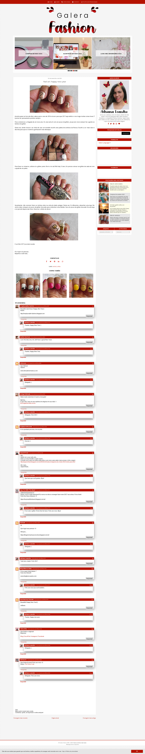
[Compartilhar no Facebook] (46, 261)
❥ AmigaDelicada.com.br (27, 403)
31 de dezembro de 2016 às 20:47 (43, 543)
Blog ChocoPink (25, 636)
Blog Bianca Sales (26, 568)
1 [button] (68, 70)
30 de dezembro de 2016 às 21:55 (35, 629)
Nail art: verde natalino (116, 184)
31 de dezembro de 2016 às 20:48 (43, 614)
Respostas (24, 319)
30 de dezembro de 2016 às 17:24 (43, 322)
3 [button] (71, 70)
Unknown (23, 363)
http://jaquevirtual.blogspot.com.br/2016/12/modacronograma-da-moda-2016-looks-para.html (47, 462)
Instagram (34, 636)
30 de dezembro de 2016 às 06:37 (42, 306)
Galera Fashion (63, 742)
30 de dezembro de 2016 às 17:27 (43, 508)
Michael (22, 522)
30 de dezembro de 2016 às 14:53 (36, 452)
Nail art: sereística (115, 215)
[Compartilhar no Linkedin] (58, 261)
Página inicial (55, 718)
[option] (34, 53)
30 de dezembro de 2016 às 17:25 (43, 348)
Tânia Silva (23, 629)
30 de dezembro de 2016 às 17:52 (39, 568)
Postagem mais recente (20, 718)
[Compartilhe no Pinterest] (54, 261)
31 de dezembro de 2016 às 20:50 (43, 673)
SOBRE (57, 2)
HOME (50, 2)
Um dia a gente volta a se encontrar (117, 205)
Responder (89, 316)
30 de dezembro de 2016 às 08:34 (38, 337)
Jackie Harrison (25, 337)
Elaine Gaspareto (75, 744)
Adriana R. (23, 659)
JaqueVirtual (24, 453)
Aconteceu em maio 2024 (34, 53)
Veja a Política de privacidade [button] (70, 751)
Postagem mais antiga (89, 718)
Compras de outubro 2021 (117, 194)
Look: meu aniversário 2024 (72, 53)
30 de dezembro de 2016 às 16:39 (33, 522)
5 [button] (75, 70)
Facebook (41, 636)
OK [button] (137, 751)
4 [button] (73, 70)
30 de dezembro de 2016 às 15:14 (43, 490)
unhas (59, 266)
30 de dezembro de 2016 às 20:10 (41, 599)
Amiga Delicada (25, 394)
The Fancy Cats (29, 664)
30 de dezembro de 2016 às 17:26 (43, 438)
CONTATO (76, 2)
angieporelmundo (26, 426)
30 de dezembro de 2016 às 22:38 (34, 659)
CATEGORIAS (66, 2)
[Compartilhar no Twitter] (50, 261)
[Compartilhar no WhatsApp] (62, 261)
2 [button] (70, 70)
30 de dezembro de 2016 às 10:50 (40, 426)
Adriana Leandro (29, 322)
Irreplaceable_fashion (27, 306)
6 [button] (76, 70)
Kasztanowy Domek (27, 599)
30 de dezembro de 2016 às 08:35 (34, 363)
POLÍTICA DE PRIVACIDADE (89, 2)
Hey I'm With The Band (27, 490)
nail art (55, 266)
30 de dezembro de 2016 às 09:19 (38, 394)
